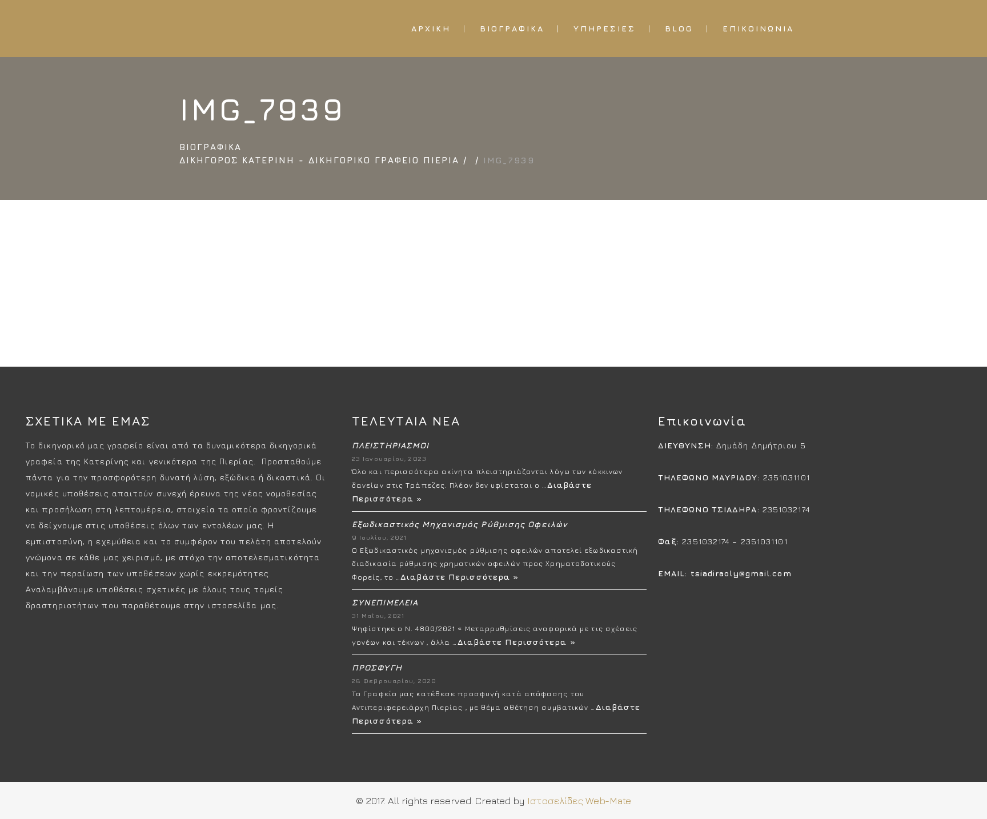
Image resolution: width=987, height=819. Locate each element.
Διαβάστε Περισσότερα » (459, 576)
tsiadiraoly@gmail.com (741, 573)
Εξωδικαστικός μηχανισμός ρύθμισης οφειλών (459, 524)
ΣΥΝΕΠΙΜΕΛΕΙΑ (385, 602)
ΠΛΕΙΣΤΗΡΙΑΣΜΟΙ (390, 445)
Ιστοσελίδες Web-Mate (578, 800)
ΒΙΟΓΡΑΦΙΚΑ (210, 147)
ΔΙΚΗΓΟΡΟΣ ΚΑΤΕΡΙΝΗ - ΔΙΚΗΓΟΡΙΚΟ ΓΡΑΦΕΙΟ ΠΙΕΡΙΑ (319, 160)
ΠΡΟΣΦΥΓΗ (377, 667)
